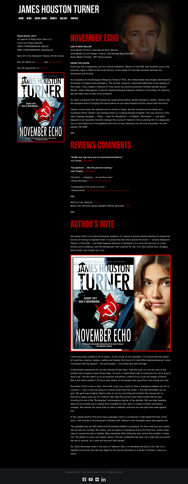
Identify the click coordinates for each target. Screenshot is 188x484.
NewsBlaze (88, 160)
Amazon (39, 62)
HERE (95, 202)
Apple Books (55, 62)
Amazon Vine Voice (119, 190)
